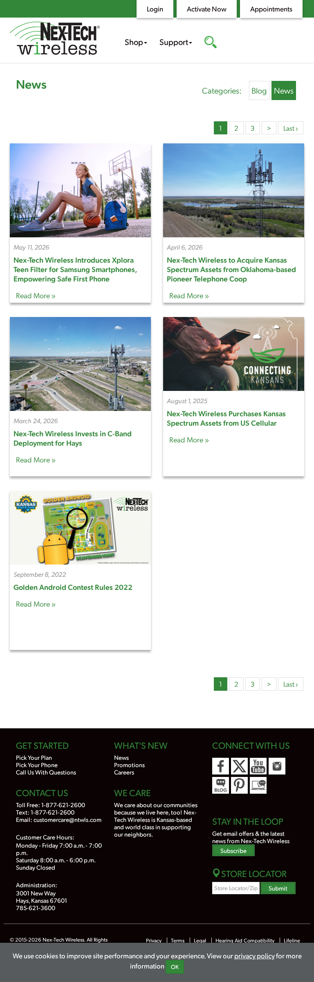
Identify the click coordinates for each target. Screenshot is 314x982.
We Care (132, 792)
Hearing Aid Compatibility (245, 940)
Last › (290, 127)
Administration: (36, 884)
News (31, 84)
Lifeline (292, 940)
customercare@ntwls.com (67, 819)
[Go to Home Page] (55, 39)
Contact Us (42, 792)
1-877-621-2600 (63, 804)
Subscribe (233, 850)
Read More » (36, 295)
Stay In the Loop (247, 821)
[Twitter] (239, 766)
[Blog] (220, 785)
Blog (259, 90)
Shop (134, 41)
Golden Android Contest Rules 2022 (72, 586)
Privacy (153, 940)
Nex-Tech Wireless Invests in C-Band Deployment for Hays (72, 438)
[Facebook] (220, 766)
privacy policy (254, 955)
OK (175, 966)
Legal (200, 940)
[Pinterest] (239, 785)
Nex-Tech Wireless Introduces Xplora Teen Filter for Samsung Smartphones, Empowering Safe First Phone (75, 269)
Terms (177, 940)
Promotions (129, 764)
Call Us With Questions (46, 772)
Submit (278, 888)
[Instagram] (277, 766)
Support (173, 41)
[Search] (210, 42)
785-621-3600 (35, 907)
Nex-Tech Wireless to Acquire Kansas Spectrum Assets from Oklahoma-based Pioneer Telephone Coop (231, 269)
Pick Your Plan (34, 757)
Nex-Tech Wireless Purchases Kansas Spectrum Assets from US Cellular (226, 417)
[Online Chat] (258, 785)
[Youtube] (258, 766)
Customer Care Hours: (45, 837)
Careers (124, 772)
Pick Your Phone (37, 764)
